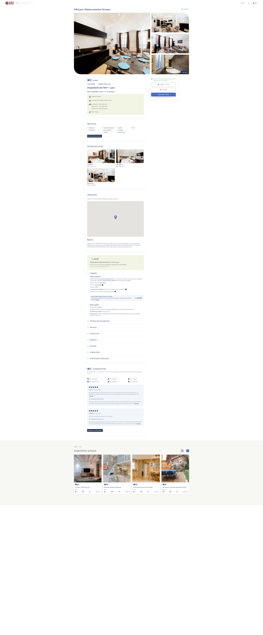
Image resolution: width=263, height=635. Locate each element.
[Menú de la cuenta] (255, 3)
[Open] (31, 3)
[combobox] (24, 3)
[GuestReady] (9, 3)
